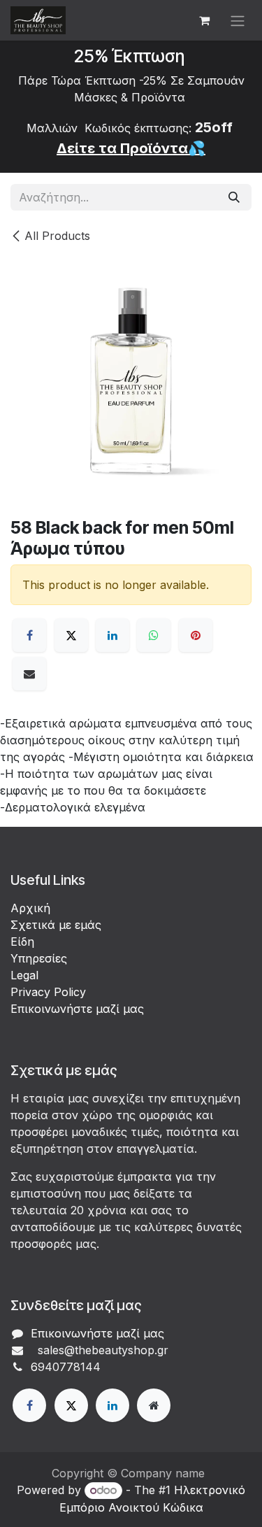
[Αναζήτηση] (234, 197)
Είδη (22, 942)
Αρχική (30, 908)
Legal (24, 975)
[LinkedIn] (112, 635)
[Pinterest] (195, 635)
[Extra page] (153, 1405)
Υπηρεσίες (38, 958)
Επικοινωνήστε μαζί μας (77, 1009)
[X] (71, 635)
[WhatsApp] (153, 635)
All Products (57, 236)
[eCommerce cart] (204, 20)
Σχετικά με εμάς (55, 925)
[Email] (29, 673)
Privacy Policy (48, 992)
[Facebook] (29, 635)
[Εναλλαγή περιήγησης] (238, 20)
